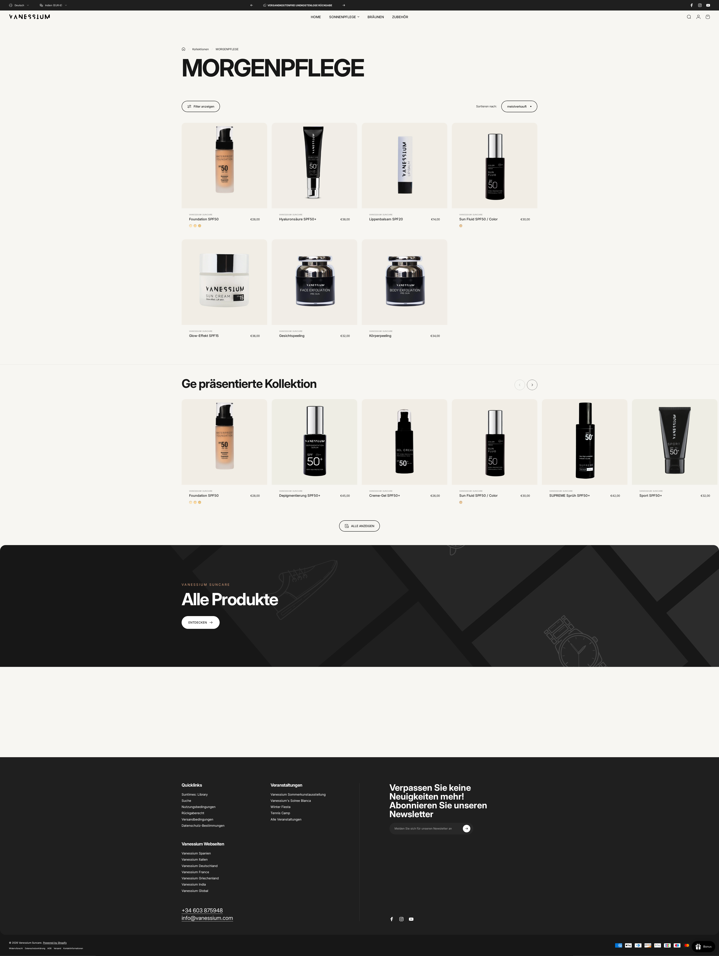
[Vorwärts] (344, 5)
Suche (186, 801)
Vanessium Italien (195, 859)
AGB (49, 948)
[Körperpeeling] (404, 282)
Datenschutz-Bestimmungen (203, 825)
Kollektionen (200, 49)
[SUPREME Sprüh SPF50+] (584, 442)
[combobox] (19, 5)
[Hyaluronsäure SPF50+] (314, 165)
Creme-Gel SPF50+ (384, 495)
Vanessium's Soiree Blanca (291, 801)
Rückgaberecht (193, 813)
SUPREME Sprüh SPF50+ (569, 495)
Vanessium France (195, 872)
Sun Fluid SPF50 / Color (478, 219)
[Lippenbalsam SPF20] (404, 165)
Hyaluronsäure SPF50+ (297, 219)
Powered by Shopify (55, 942)
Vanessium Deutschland (200, 866)
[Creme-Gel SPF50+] (404, 442)
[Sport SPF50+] (675, 442)
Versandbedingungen (197, 819)
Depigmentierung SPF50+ (299, 495)
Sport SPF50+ (650, 495)
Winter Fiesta (280, 807)
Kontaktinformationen (73, 948)
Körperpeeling (380, 336)
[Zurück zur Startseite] (183, 49)
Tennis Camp (280, 813)
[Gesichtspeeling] (314, 282)
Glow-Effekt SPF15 (204, 336)
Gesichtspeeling (291, 336)
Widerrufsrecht (16, 948)
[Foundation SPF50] (224, 165)
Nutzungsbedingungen (199, 807)
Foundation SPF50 (204, 219)
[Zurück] (252, 5)
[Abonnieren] (466, 828)
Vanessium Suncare (201, 214)
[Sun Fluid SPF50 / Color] (494, 165)
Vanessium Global (195, 891)
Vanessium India (194, 884)
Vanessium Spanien (196, 853)
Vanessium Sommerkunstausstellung (298, 794)
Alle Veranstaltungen (286, 819)
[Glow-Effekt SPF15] (224, 282)
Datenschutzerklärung (35, 948)
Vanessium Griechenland (200, 878)
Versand (57, 948)
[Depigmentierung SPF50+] (314, 442)
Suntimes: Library (195, 794)
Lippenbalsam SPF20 (386, 219)
